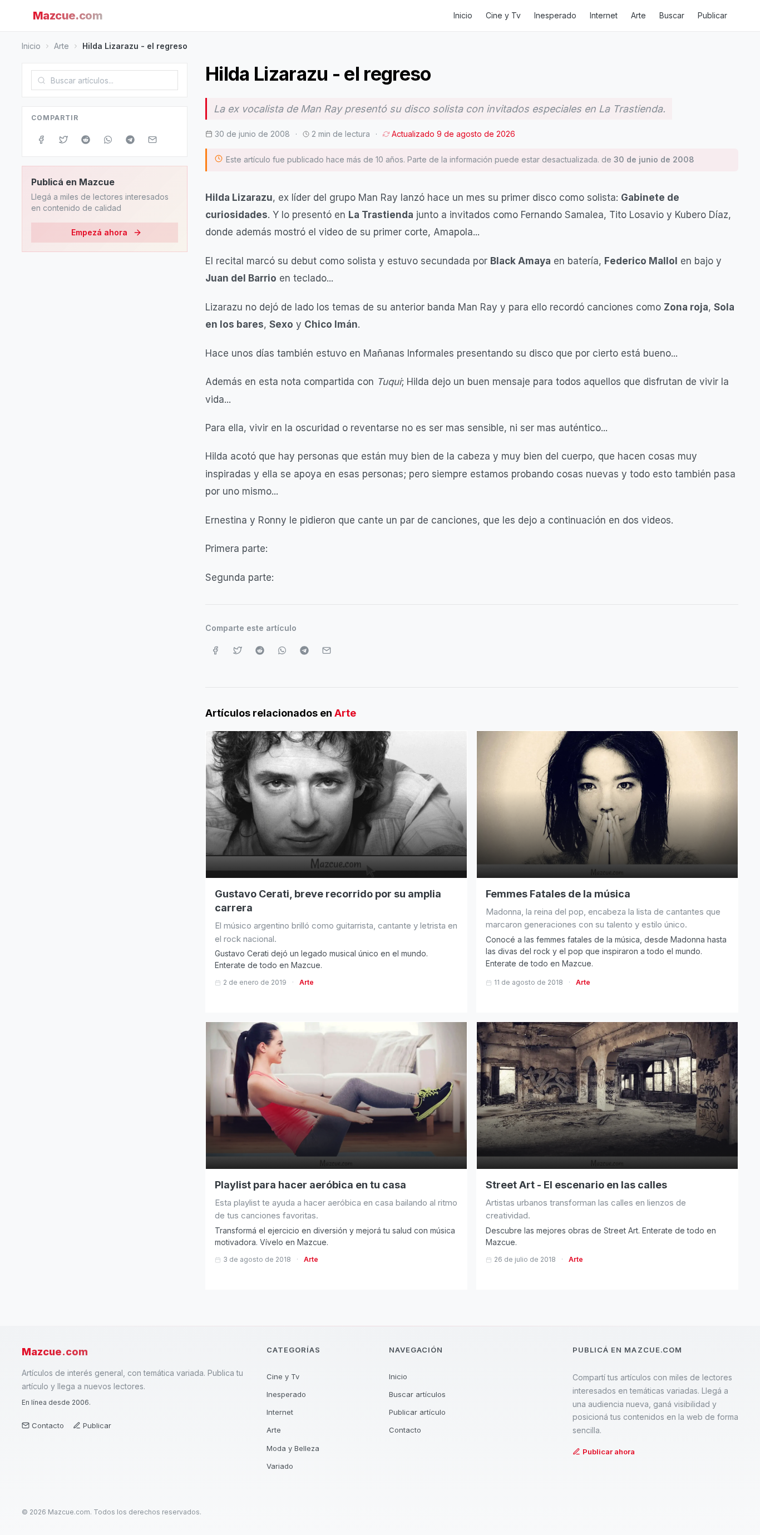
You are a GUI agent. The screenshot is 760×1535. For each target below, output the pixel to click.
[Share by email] (152, 140)
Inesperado (555, 15)
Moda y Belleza (293, 1448)
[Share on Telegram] (130, 140)
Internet (604, 15)
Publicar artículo (417, 1412)
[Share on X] (63, 140)
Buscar (671, 15)
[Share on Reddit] (86, 140)
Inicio (462, 15)
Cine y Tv (503, 15)
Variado (280, 1466)
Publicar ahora (609, 1451)
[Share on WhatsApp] (108, 140)
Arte (638, 15)
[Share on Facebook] (41, 140)
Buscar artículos (417, 1394)
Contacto (48, 1425)
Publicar (712, 15)
